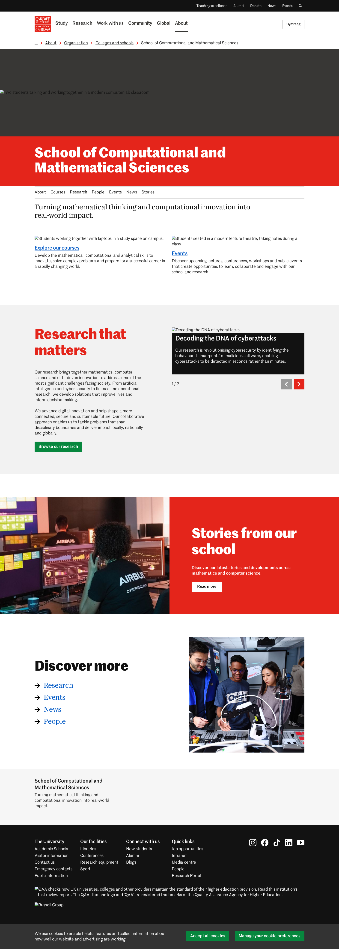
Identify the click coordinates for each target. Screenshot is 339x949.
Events (287, 6)
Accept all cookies (207, 936)
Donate (256, 6)
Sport (85, 869)
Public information (51, 876)
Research (82, 23)
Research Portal (186, 876)
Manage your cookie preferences (269, 936)
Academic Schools (51, 849)
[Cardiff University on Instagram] (252, 843)
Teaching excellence (211, 6)
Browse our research (58, 447)
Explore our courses (57, 248)
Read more (206, 587)
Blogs (131, 862)
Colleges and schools (114, 43)
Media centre (184, 862)
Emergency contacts (53, 869)
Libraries (88, 849)
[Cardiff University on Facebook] (264, 843)
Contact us (45, 862)
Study (61, 23)
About (181, 23)
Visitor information (51, 856)
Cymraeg (293, 24)
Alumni (238, 6)
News (272, 6)
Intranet (179, 856)
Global (163, 23)
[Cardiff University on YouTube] (300, 843)
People (98, 192)
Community (140, 23)
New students (139, 849)
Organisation (76, 43)
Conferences (92, 856)
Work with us (110, 23)
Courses (58, 192)
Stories (148, 192)
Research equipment (99, 862)
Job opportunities (187, 849)
